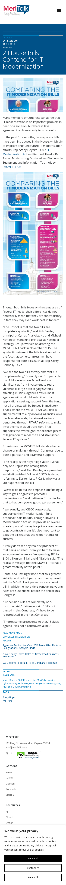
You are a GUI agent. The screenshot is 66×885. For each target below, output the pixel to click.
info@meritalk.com (16, 747)
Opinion (10, 783)
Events (9, 777)
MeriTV (10, 794)
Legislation (23, 636)
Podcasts (11, 789)
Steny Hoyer (9, 697)
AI (7, 811)
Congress (9, 636)
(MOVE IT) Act (12, 167)
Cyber (9, 822)
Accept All (33, 858)
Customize (33, 868)
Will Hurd (7, 700)
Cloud (9, 817)
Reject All (33, 877)
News (9, 772)
